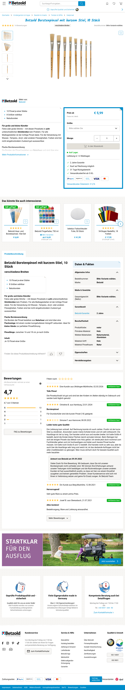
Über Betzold (89, 640)
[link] (114, 3)
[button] (93, 128)
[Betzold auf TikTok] (18, 643)
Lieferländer (65, 650)
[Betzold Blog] (11, 649)
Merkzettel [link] (65, 657)
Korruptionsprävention (51, 687)
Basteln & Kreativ (40, 15)
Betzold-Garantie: (82, 313)
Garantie (64, 667)
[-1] (97, 138)
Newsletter (65, 640)
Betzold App (65, 654)
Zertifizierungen (90, 654)
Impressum (6, 687)
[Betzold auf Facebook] (2, 643)
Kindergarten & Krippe (21, 15)
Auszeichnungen (90, 657)
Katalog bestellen (67, 643)
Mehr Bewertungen (57, 518)
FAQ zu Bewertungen (23, 432)
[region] (62, 313)
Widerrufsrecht (35, 687)
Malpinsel (70, 15)
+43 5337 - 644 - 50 (105, 608)
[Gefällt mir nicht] (60, 354)
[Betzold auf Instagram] (7, 643)
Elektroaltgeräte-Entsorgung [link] (67, 662)
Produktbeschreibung (13, 254)
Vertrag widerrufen (96, 679)
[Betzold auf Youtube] (4, 649)
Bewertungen (73, 687)
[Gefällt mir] (51, 354)
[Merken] (121, 33)
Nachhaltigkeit (89, 650)
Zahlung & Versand (68, 647)
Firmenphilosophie (91, 643)
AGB (25, 687)
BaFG (64, 687)
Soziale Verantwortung (92, 647)
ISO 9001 (115, 660)
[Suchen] (81, 3)
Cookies (83, 687)
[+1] (117, 138)
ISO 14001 (115, 655)
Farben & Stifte (56, 15)
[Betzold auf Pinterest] (13, 643)
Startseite (5, 15)
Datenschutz (17, 687)
